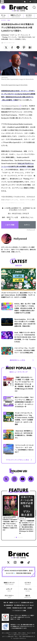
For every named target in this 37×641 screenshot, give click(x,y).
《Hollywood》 (31, 230)
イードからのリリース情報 (19, 610)
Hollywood (20, 238)
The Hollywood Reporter (10, 106)
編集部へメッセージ (14, 602)
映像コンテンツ (16, 15)
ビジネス (29, 15)
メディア (9, 589)
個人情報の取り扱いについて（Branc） (24, 605)
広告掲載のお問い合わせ (27, 602)
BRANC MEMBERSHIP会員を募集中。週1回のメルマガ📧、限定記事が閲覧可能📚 (19, 572)
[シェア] (12, 47)
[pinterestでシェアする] (23, 47)
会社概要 (29, 608)
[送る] (18, 47)
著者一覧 (6, 602)
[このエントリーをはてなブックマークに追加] (29, 47)
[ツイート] (6, 47)
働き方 (27, 596)
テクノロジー (9, 596)
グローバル (28, 589)
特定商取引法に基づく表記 (19, 608)
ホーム (3, 15)
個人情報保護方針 (8, 605)
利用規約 (9, 608)
